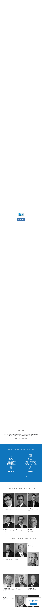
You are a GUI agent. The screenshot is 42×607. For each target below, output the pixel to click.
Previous (2, 213)
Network (24, 2)
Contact (38, 2)
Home (15, 2)
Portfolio (29, 2)
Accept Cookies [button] (34, 604)
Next (39, 213)
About (20, 2)
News (34, 2)
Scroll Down (21, 422)
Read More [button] (33, 601)
